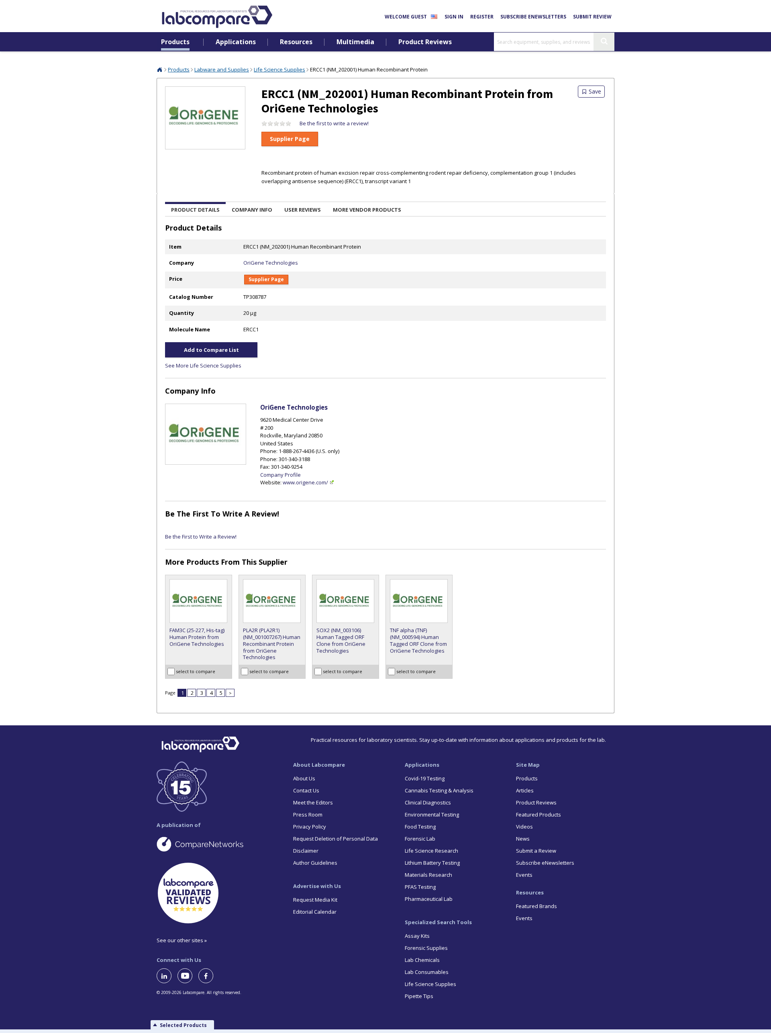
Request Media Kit (315, 899)
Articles (525, 790)
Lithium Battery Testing (432, 862)
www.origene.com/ (305, 482)
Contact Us (306, 790)
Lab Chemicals (422, 960)
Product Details (195, 209)
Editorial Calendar (315, 911)
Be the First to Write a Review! (222, 514)
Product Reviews (425, 42)
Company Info (252, 209)
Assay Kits (417, 935)
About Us (304, 778)
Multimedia (355, 42)
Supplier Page (290, 139)
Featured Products (538, 814)
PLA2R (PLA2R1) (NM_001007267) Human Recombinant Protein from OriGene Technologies (271, 644)
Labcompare (160, 69)
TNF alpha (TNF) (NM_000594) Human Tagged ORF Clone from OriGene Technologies (418, 640)
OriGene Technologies (270, 262)
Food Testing (420, 826)
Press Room (307, 814)
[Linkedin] (167, 975)
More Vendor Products (367, 209)
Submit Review (592, 16)
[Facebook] (208, 975)
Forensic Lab (420, 838)
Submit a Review (536, 850)
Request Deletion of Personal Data (335, 838)
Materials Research (428, 874)
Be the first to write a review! (334, 123)
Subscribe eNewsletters (533, 16)
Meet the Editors (313, 802)
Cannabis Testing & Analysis (439, 790)
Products (175, 42)
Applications (236, 42)
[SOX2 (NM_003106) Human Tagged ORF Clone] (345, 601)
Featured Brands (536, 906)
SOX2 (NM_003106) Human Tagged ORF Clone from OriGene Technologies (340, 640)
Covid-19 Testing (425, 778)
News (523, 838)
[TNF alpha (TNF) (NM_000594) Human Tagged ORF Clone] (419, 601)
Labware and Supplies (221, 69)
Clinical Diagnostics (428, 802)
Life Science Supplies (279, 69)
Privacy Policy (309, 826)
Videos (524, 826)
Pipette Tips (419, 996)
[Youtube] (187, 975)
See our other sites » (182, 940)
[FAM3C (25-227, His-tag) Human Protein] (198, 601)
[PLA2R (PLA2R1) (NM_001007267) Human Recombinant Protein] (272, 601)
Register (482, 16)
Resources (296, 42)
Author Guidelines (315, 862)
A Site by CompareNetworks (218, 844)
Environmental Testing (432, 814)
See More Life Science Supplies (203, 365)
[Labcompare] (217, 15)
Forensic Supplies (426, 947)
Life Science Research (431, 850)
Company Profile (280, 474)
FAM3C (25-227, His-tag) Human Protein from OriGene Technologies (196, 637)
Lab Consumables (427, 972)
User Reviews (302, 209)
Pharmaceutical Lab (429, 898)
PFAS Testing (420, 886)
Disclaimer (305, 850)
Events (524, 874)
